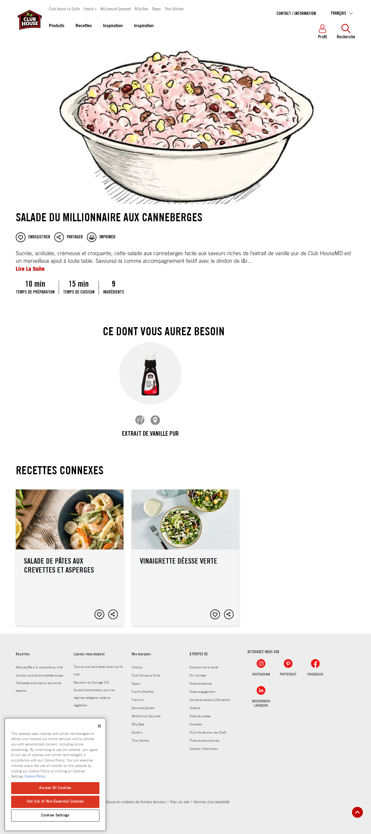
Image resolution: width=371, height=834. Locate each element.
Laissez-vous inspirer (89, 654)
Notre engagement (202, 691)
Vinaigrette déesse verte (186, 557)
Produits (56, 26)
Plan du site (179, 802)
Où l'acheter (198, 675)
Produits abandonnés (204, 740)
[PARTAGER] (113, 614)
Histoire (195, 708)
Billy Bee (141, 8)
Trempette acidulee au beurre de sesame (38, 686)
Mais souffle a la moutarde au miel (39, 667)
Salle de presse (200, 716)
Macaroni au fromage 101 (91, 682)
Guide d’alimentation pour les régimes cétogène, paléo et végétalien (94, 697)
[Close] (99, 726)
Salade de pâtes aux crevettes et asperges (70, 557)
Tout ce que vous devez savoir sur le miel (98, 670)
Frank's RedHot (142, 691)
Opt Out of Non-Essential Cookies (55, 801)
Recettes (84, 26)
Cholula (137, 667)
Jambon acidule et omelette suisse (39, 675)
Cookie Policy (34, 776)
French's (90, 8)
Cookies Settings (55, 815)
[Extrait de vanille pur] (150, 373)
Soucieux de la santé (204, 667)
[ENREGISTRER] (99, 614)
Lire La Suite (30, 269)
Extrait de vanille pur (150, 434)
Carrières (196, 724)
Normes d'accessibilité (211, 802)
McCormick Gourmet (115, 8)
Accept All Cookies (55, 788)
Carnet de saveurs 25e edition (210, 700)
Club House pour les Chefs (208, 732)
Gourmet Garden (143, 708)
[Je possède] (140, 420)
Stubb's (137, 732)
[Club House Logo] (29, 32)
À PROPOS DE (199, 654)
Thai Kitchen (174, 8)
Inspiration (113, 26)
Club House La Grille (64, 8)
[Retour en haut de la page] (357, 812)
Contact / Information (296, 14)
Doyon (156, 8)
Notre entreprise (201, 683)
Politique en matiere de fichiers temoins (134, 802)
